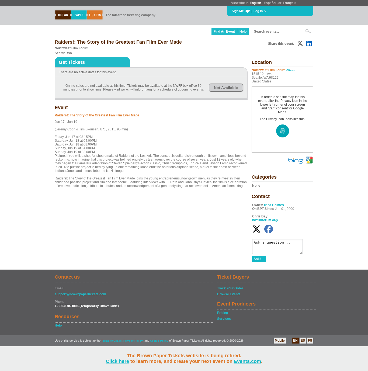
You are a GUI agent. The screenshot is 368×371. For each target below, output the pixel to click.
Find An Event (224, 31)
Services (224, 319)
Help (243, 31)
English (255, 3)
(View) (290, 70)
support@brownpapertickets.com (80, 294)
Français (289, 3)
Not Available (226, 87)
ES (303, 340)
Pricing (222, 313)
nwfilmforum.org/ (265, 220)
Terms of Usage (111, 340)
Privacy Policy (133, 340)
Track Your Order (230, 288)
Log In (258, 11)
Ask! (257, 259)
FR (310, 340)
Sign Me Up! (241, 11)
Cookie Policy (159, 340)
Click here (117, 361)
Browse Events (229, 294)
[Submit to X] (300, 43)
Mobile (280, 340)
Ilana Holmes (274, 205)
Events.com (247, 361)
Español (270, 3)
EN (295, 340)
